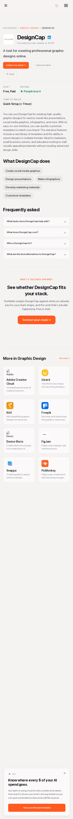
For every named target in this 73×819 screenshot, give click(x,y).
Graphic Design (29, 28)
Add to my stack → (16, 65)
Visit (11, 74)
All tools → (64, 358)
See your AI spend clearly (36, 807)
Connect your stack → (36, 319)
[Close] (64, 773)
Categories (10, 28)
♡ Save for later (42, 65)
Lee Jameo (38, 43)
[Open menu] (66, 5)
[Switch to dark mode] (57, 5)
